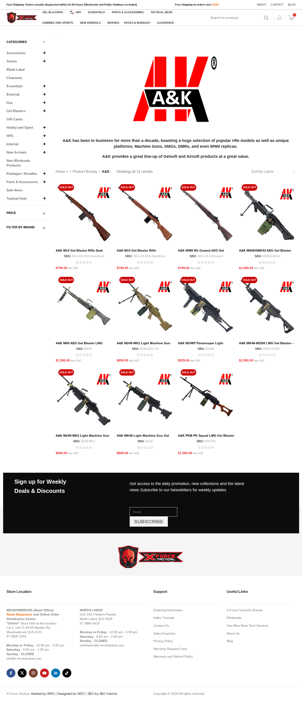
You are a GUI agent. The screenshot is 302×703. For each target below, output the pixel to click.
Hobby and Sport (19, 127)
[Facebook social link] (10, 673)
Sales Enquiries (164, 633)
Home (61, 171)
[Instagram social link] (33, 673)
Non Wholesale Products (18, 163)
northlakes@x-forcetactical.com (102, 645)
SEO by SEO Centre (102, 693)
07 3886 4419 (89, 623)
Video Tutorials (163, 618)
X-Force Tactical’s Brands (245, 610)
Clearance (14, 78)
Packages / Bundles (21, 173)
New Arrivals (16, 152)
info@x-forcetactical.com (23, 658)
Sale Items (14, 190)
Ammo (11, 61)
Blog (230, 641)
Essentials (14, 86)
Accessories (16, 53)
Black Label (15, 69)
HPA (9, 136)
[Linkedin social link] (55, 673)
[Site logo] (22, 17)
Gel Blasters (16, 111)
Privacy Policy (163, 641)
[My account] (279, 17)
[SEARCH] (266, 18)
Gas (9, 103)
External (12, 94)
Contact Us (161, 625)
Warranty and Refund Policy (173, 656)
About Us (233, 633)
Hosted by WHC (43, 693)
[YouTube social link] (44, 673)
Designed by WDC (71, 693)
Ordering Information (168, 610)
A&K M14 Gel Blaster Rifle (136, 250)
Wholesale (234, 618)
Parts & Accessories (22, 182)
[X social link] (22, 673)
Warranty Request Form (170, 649)
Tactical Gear (16, 198)
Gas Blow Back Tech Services (247, 625)
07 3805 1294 (16, 636)
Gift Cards (14, 119)
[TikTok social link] (66, 673)
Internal (12, 144)
